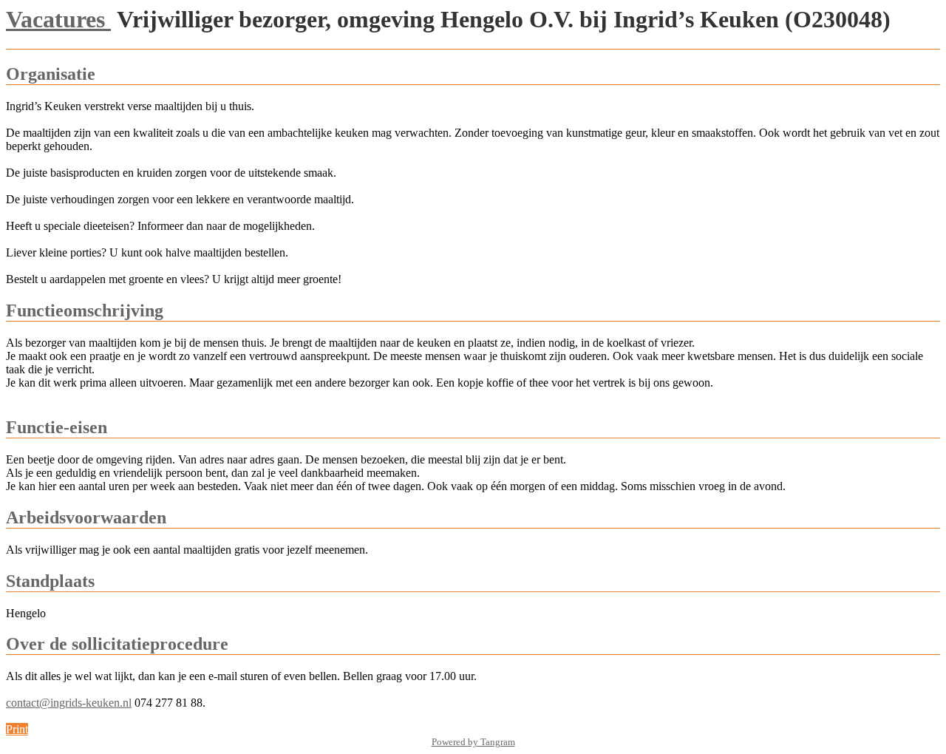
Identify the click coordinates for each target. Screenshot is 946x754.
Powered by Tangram (473, 741)
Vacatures (58, 19)
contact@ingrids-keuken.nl (69, 702)
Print (17, 729)
